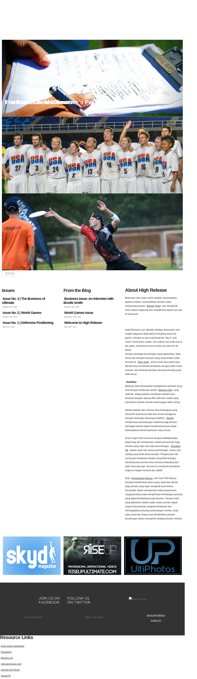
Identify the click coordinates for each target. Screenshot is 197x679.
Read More (131, 382)
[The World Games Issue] (92, 155)
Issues (74, 28)
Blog (104, 28)
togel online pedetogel (12, 646)
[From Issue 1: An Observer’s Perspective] (92, 231)
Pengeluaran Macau (142, 478)
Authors (136, 28)
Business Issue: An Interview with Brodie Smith (88, 301)
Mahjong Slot (165, 390)
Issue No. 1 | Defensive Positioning (28, 323)
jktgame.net (7, 658)
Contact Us (156, 620)
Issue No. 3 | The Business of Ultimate (23, 301)
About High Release (156, 615)
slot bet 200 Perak (10, 670)
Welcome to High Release (83, 323)
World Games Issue (78, 313)
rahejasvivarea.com (11, 664)
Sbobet (170, 418)
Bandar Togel (154, 306)
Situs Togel (143, 362)
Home (44, 28)
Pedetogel (6, 652)
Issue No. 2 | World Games (22, 313)
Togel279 (6, 676)
